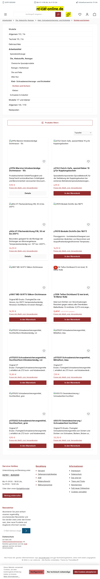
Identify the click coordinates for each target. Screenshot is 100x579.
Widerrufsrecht (44, 481)
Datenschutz (76, 474)
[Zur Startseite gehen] (50, 8)
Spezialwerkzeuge (17, 54)
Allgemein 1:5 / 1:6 (17, 34)
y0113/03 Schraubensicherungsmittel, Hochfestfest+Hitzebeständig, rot (27, 358)
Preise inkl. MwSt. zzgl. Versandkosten (23, 188)
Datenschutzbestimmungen (12, 541)
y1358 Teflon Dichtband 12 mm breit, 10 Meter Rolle (71, 295)
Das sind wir (76, 478)
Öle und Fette (16, 72)
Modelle (12, 29)
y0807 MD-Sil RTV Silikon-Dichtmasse (27, 294)
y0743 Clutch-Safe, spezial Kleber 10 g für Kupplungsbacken (72, 169)
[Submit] (26, 530)
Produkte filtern (52, 123)
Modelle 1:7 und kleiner (19, 100)
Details (28, 193)
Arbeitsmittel (15, 49)
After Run (15, 77)
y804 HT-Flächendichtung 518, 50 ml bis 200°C (27, 232)
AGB (39, 478)
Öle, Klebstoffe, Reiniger (21, 58)
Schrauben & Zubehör (19, 95)
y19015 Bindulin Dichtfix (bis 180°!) (70, 231)
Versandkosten (44, 558)
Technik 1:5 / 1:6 (16, 39)
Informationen (76, 466)
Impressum (75, 471)
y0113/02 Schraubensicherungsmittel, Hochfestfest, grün (27, 422)
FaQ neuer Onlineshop (80, 488)
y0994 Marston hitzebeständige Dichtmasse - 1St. (24, 169)
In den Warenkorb (72, 193)
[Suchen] (58, 14)
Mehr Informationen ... (12, 576)
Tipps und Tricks (78, 481)
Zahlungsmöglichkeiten (47, 474)
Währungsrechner (45, 485)
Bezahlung (41, 466)
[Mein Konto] (87, 14)
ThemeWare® (73, 560)
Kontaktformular (22, 488)
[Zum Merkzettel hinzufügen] (44, 161)
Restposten (14, 110)
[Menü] (5, 14)
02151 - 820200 (10, 475)
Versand (41, 471)
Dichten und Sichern (21, 86)
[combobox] (34, 14)
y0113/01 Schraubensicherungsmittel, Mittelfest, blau (72, 358)
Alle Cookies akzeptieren (85, 572)
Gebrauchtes (15, 44)
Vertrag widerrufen (12, 496)
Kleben (15, 90)
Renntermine (76, 485)
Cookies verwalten (79, 492)
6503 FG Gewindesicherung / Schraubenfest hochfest (68, 422)
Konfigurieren (37, 572)
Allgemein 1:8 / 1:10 (17, 105)
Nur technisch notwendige (58, 572)
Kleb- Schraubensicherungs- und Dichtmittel (30, 81)
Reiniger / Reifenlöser (20, 68)
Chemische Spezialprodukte (22, 63)
